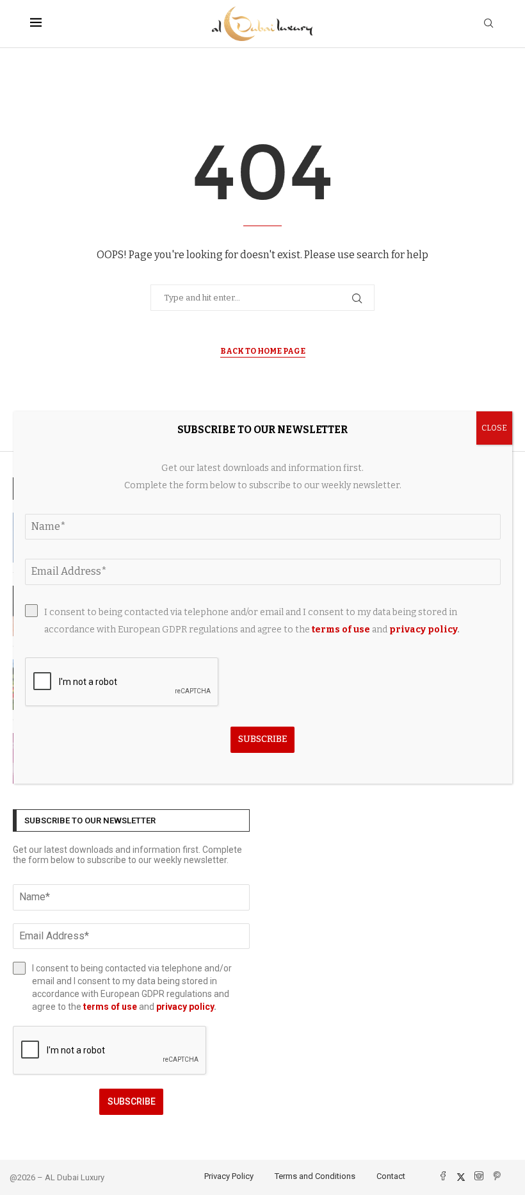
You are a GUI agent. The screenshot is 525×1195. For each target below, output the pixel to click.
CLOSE (494, 428)
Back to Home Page (262, 351)
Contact (390, 1176)
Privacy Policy (229, 1176)
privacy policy (185, 1006)
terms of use (110, 1006)
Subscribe (132, 1101)
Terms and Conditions (315, 1176)
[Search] (488, 24)
